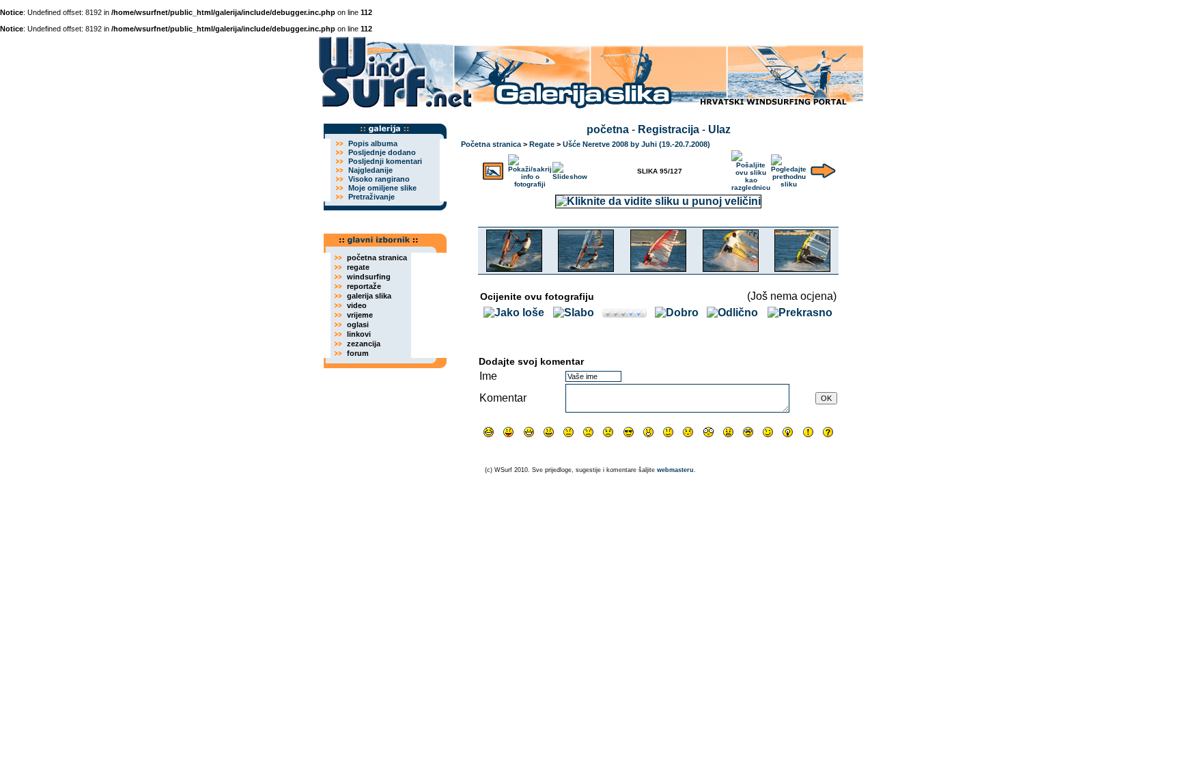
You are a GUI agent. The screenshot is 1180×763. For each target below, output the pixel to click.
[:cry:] (608, 432)
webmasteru (675, 470)
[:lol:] (488, 432)
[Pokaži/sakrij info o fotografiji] (530, 168)
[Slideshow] (569, 168)
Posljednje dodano (382, 152)
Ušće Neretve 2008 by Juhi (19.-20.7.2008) (636, 144)
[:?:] (828, 432)
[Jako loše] (513, 312)
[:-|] (568, 432)
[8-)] (628, 432)
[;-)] (768, 432)
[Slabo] (573, 312)
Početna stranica (491, 144)
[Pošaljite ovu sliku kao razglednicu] (750, 168)
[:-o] (648, 432)
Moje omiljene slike (382, 188)
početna (608, 129)
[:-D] (529, 432)
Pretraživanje (371, 197)
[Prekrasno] (800, 312)
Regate (541, 144)
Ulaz (719, 129)
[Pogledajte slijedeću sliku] (823, 168)
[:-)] (549, 432)
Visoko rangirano (379, 179)
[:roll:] (748, 432)
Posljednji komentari (385, 161)
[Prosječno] (624, 314)
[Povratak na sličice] (493, 168)
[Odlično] (732, 312)
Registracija (668, 129)
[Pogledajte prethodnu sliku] (788, 168)
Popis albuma (372, 143)
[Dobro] (677, 312)
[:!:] (808, 432)
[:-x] (728, 432)
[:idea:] (788, 432)
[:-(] (588, 432)
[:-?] (668, 432)
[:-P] (508, 432)
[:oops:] (688, 432)
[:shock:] (708, 432)
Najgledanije (370, 170)
